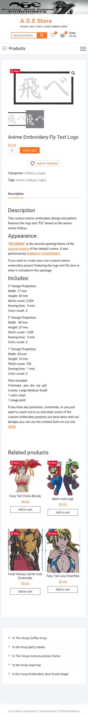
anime (20, 180)
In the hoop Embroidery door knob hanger (40, 674)
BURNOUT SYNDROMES (43, 253)
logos (42, 180)
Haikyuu (30, 173)
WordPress (73, 711)
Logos (41, 173)
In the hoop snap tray (26, 665)
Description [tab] (16, 194)
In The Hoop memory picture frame (36, 656)
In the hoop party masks (28, 647)
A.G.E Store (36, 21)
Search (42, 35)
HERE (12, 427)
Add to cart (30, 150)
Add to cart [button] (25, 509)
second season (18, 249)
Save (16, 71)
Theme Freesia (47, 711)
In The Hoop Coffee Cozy (29, 638)
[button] (73, 73)
